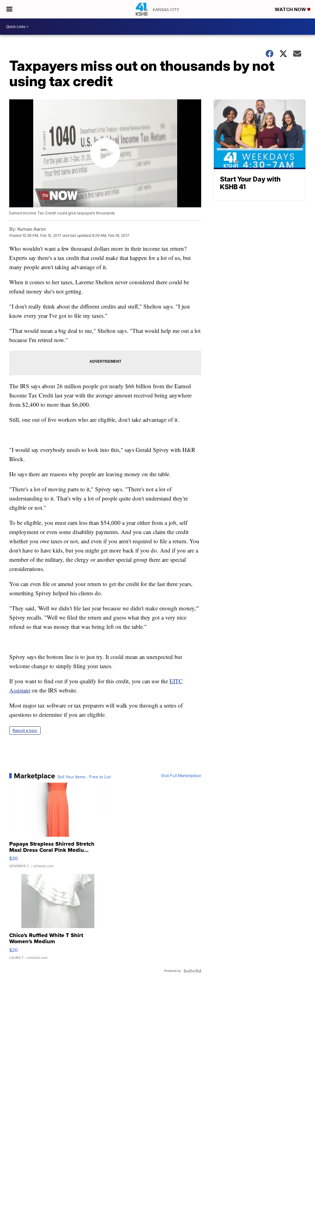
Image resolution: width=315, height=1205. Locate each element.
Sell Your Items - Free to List (84, 777)
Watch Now (291, 9)
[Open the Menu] (9, 9)
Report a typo (25, 730)
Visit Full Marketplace (181, 776)
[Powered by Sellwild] (192, 971)
